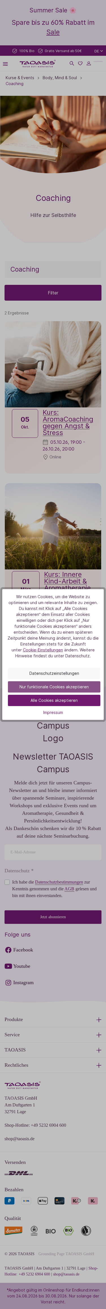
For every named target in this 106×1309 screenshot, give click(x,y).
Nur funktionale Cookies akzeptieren (54, 686)
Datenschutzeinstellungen (54, 673)
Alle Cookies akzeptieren (54, 700)
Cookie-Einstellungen (43, 649)
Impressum (53, 712)
